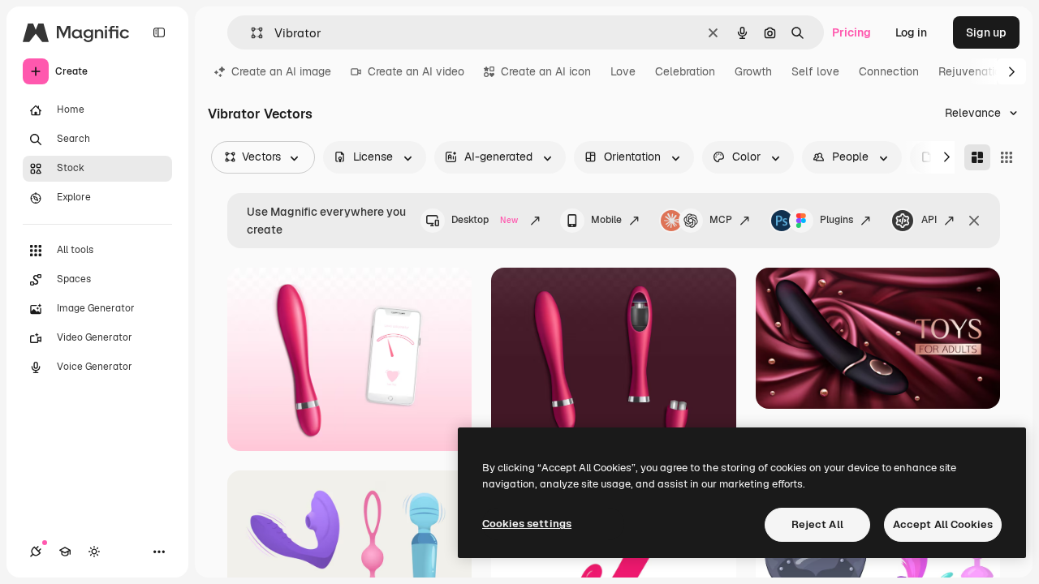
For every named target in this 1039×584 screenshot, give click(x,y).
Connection (889, 71)
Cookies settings (526, 523)
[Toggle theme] (94, 552)
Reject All (817, 524)
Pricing (851, 32)
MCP (720, 219)
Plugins (836, 219)
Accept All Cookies (943, 524)
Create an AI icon (546, 71)
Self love (815, 71)
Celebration (685, 71)
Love (623, 71)
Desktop (484, 219)
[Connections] (36, 552)
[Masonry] (977, 157)
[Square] (1007, 157)
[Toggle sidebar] (159, 32)
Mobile (606, 219)
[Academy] (65, 552)
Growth (753, 71)
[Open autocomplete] (250, 33)
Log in (911, 32)
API (929, 219)
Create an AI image (281, 71)
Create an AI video (416, 71)
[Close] (974, 220)
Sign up (986, 32)
